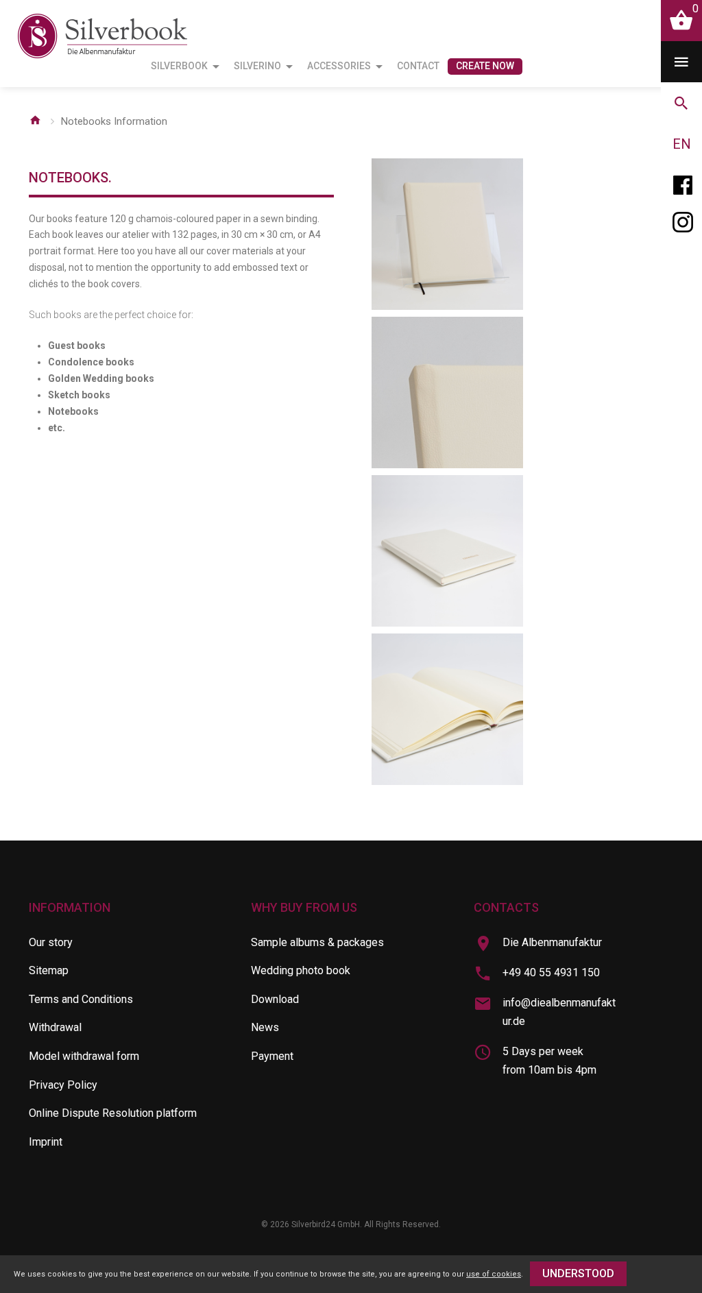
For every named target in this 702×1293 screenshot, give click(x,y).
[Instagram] (681, 226)
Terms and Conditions (81, 999)
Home (35, 120)
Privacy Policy (63, 1084)
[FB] (681, 185)
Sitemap (49, 970)
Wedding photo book (300, 970)
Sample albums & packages (317, 942)
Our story (51, 942)
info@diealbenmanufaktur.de (559, 1012)
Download (275, 999)
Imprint (45, 1141)
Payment (272, 1056)
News (265, 1027)
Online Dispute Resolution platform (113, 1113)
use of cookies (493, 1274)
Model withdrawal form (84, 1056)
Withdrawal (55, 1027)
